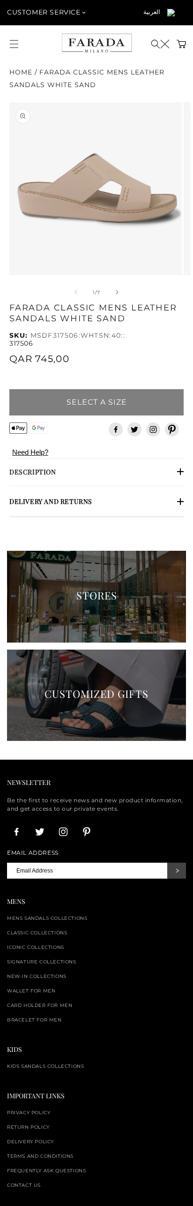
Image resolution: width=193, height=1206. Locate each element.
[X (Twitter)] (134, 429)
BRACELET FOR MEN (34, 1020)
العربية (151, 11)
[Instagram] (153, 429)
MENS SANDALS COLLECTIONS (47, 918)
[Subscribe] (176, 871)
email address (33, 853)
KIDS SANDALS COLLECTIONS (45, 1066)
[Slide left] (76, 292)
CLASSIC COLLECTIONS (37, 933)
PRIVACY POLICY (28, 1113)
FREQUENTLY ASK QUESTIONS (46, 1171)
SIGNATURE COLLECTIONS (41, 962)
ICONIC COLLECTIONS (35, 947)
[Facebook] (116, 429)
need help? (30, 452)
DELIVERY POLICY (30, 1142)
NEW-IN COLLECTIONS (37, 976)
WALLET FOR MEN (31, 991)
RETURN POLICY (28, 1127)
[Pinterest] (172, 429)
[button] (160, 44)
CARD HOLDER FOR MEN (39, 1005)
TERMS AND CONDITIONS (40, 1156)
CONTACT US (24, 1185)
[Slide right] (117, 292)
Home (20, 72)
